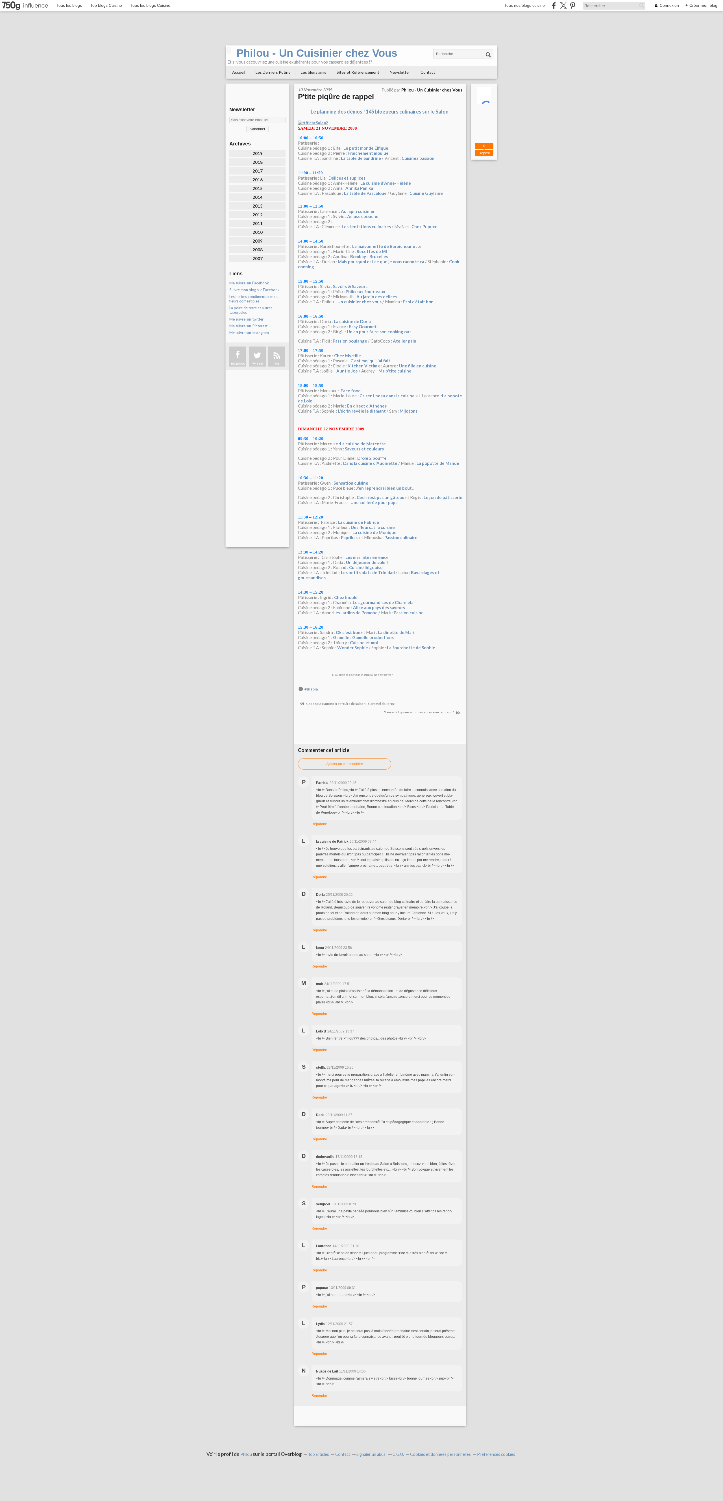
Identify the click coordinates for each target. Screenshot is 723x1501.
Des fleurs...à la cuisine (373, 527)
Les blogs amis (313, 72)
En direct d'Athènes (367, 405)
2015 (257, 188)
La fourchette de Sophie (411, 647)
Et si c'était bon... (419, 301)
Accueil (238, 72)
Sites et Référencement (358, 72)
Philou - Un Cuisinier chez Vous (316, 53)
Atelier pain (404, 340)
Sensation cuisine (351, 482)
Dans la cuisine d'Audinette (370, 463)
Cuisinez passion (418, 158)
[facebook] (554, 5)
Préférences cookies (496, 1454)
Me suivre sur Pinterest (248, 326)
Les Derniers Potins (273, 72)
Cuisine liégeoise (366, 567)
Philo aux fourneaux (365, 291)
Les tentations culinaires (366, 226)
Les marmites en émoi (366, 557)
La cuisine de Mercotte (363, 443)
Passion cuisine (409, 612)
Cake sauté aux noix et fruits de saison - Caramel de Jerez (350, 704)
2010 (257, 232)
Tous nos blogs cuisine (524, 5)
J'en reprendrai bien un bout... (385, 488)
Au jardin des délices (376, 296)
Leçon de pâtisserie (443, 497)
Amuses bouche (362, 216)
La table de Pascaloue (365, 193)
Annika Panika (359, 188)
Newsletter (400, 72)
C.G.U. (398, 1454)
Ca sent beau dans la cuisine (387, 395)
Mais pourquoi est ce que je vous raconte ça (381, 261)
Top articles (318, 1454)
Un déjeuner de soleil (367, 562)
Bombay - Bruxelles (369, 256)
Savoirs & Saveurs (350, 286)
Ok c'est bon (348, 632)
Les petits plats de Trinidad (368, 572)
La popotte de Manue (438, 463)
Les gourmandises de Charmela (383, 602)
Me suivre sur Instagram (249, 332)
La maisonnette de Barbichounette (387, 246)
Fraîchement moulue (368, 153)
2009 (257, 240)
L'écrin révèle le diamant (362, 410)
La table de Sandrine (361, 158)
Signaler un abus (371, 1454)
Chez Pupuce (424, 226)
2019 (257, 153)
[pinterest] (572, 5)
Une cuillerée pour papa (374, 502)
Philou (246, 1454)
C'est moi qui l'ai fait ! (371, 360)
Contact (428, 72)
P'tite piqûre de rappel (336, 96)
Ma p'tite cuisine (394, 370)
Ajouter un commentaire (344, 764)
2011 (257, 223)
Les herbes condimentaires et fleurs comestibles (253, 298)
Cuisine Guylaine (426, 193)
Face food (350, 390)
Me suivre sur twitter (246, 319)
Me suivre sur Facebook (249, 283)
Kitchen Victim (362, 365)
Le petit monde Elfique (365, 148)
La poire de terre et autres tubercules (250, 310)
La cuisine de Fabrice (358, 522)
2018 (257, 162)
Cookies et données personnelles (440, 1454)
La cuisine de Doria (352, 321)
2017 (257, 170)
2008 (257, 249)
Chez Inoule (346, 597)
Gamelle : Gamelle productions (363, 637)
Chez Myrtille (347, 355)
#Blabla (311, 689)
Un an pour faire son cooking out (379, 331)
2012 (257, 214)
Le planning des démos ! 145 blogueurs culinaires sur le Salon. (380, 111)
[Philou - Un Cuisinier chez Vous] (229, 50)
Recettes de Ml (372, 251)
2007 (257, 258)
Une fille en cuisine (417, 365)
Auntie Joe (347, 370)
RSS (277, 363)
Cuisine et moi (364, 642)
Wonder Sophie (352, 647)
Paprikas (349, 537)
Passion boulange (350, 340)
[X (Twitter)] (563, 5)
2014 (257, 197)
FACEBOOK (238, 363)
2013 (257, 205)
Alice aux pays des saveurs (379, 607)
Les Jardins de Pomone (355, 612)
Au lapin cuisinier (358, 211)
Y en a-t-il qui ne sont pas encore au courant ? (419, 712)
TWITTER (257, 363)
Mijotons (408, 410)
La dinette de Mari (396, 632)
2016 (257, 179)
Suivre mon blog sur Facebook (254, 289)
